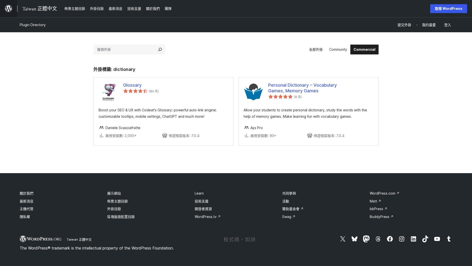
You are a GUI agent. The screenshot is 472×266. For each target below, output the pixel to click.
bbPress (378, 209)
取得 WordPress (448, 8)
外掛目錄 (114, 209)
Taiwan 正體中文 (79, 239)
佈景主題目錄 (117, 201)
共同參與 (289, 193)
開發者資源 (203, 209)
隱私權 (25, 217)
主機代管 (26, 209)
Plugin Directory (33, 25)
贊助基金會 (293, 209)
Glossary (132, 85)
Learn (199, 193)
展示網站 (114, 193)
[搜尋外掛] (160, 49)
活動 (285, 201)
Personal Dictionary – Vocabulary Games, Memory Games (302, 88)
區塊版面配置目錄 (121, 217)
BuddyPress (382, 217)
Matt (375, 201)
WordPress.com (384, 193)
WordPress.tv (208, 217)
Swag (288, 217)
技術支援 (201, 201)
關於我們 (26, 193)
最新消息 (26, 201)
